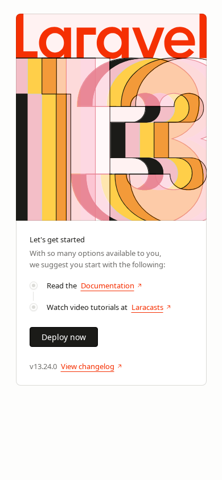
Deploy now (64, 337)
